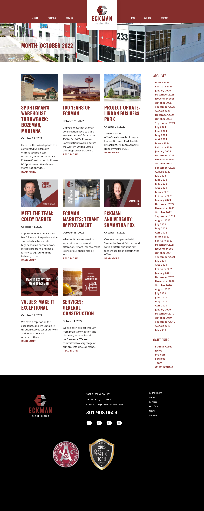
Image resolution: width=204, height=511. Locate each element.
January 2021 (163, 273)
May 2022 (161, 228)
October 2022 (163, 212)
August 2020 (162, 289)
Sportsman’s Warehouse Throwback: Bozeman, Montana (35, 119)
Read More (28, 171)
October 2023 (163, 163)
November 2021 (165, 248)
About (35, 18)
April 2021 (161, 265)
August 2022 (162, 220)
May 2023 (161, 183)
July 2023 (160, 175)
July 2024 (160, 127)
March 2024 (162, 143)
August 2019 (162, 325)
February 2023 (163, 196)
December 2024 (164, 115)
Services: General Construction (78, 307)
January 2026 (163, 90)
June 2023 (161, 179)
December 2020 (164, 277)
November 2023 (165, 159)
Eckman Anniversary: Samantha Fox (119, 218)
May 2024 (161, 135)
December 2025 (164, 94)
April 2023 (161, 188)
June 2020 (161, 297)
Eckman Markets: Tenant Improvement (81, 218)
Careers (147, 18)
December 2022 (164, 204)
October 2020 (163, 285)
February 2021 (163, 269)
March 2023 (162, 192)
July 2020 (160, 293)
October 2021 (163, 253)
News (133, 18)
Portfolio (51, 18)
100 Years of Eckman (76, 110)
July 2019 (160, 330)
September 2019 (165, 321)
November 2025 (165, 98)
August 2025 (162, 110)
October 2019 (163, 317)
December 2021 (164, 244)
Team (158, 362)
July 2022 (160, 224)
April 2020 (161, 305)
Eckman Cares (163, 346)
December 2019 (164, 313)
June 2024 (161, 131)
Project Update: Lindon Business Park (122, 113)
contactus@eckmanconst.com (104, 404)
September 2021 (165, 257)
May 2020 (161, 301)
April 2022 (161, 232)
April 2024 (161, 139)
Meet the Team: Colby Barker (37, 215)
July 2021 (160, 261)
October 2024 (163, 119)
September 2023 (165, 167)
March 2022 (162, 236)
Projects (160, 354)
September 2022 (165, 216)
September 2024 (165, 123)
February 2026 (163, 86)
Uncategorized (164, 367)
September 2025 (165, 106)
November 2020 (165, 281)
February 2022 (163, 240)
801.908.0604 (101, 412)
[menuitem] (35, 18)
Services (69, 18)
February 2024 (163, 147)
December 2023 (164, 155)
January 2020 (163, 309)
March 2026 (162, 82)
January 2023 (163, 200)
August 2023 (162, 171)
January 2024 (163, 151)
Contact (164, 18)
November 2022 (165, 208)
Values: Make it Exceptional (37, 304)
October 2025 (163, 102)
